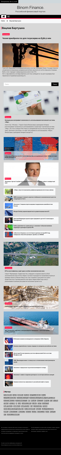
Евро (19, 403)
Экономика (6, 34)
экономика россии (13, 414)
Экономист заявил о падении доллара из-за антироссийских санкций (34, 374)
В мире (43, 395)
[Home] (3, 16)
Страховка (21, 411)
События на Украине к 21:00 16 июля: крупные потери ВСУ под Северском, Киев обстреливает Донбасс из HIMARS (32, 233)
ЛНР (31, 406)
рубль (47, 411)
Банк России (8, 395)
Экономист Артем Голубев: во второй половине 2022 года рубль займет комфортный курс (30, 182)
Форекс (34, 411)
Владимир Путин (35, 395)
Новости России (29, 408)
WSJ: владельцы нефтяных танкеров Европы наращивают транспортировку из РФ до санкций (27, 331)
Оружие (38, 408)
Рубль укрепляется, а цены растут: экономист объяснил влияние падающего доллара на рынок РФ (33, 226)
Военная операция (23, 397)
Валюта (26, 395)
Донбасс (12, 403)
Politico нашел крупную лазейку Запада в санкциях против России (24, 306)
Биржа (15, 395)
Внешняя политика (10, 397)
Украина (28, 411)
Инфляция (45, 403)
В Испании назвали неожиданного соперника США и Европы (31, 339)
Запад (39, 403)
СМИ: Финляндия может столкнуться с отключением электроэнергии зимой (34, 361)
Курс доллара (8, 406)
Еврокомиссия (26, 403)
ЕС (16, 403)
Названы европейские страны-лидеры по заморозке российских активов (35, 346)
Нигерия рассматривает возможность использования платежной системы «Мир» (30, 121)
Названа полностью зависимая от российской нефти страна (31, 382)
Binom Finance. (30, 7)
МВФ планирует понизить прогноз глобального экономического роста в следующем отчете (35, 197)
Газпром (33, 400)
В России (20, 395)
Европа (34, 403)
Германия (40, 400)
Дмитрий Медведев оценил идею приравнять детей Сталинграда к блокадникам (34, 219)
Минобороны (37, 406)
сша (5, 414)
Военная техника (9, 400)
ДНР (51, 400)
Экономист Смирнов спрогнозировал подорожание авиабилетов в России (33, 205)
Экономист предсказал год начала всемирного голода (30, 367)
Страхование (13, 411)
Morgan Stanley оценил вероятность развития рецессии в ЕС (31, 211)
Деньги (55, 400)
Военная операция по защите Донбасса (42, 397)
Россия (6, 411)
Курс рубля (16, 406)
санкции (53, 411)
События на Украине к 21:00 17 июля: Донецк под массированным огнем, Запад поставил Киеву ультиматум (31, 156)
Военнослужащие (21, 400)
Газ (29, 400)
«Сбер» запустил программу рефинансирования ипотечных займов (33, 190)
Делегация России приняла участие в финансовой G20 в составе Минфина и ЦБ (33, 354)
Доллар (6, 403)
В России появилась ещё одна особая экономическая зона (24, 271)
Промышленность (48, 408)
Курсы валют (25, 406)
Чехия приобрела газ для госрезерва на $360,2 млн (26, 38)
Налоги (45, 406)
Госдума (46, 400)
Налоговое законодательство (14, 408)
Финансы (8, 117)
